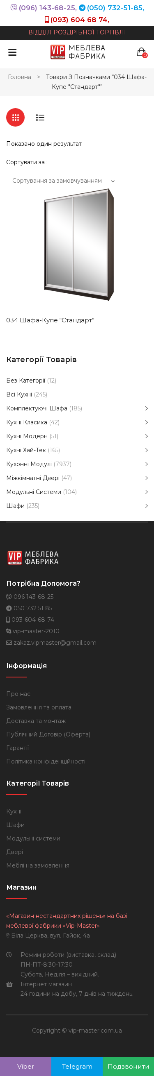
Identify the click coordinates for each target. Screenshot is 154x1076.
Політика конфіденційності (45, 761)
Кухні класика (26, 422)
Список (40, 117)
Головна (19, 77)
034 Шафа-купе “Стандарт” (50, 320)
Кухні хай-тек (26, 450)
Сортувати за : (27, 162)
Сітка (15, 117)
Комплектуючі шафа (36, 408)
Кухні (13, 811)
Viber (25, 1066)
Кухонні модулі (29, 464)
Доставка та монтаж (36, 721)
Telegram (77, 1066)
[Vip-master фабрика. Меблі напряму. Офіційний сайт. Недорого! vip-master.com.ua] (78, 51)
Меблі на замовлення (37, 865)
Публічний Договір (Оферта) (48, 734)
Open (12, 52)
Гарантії (17, 748)
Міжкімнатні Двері (33, 478)
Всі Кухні (19, 394)
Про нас (18, 694)
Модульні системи (33, 492)
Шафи (15, 506)
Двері (14, 852)
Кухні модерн (27, 436)
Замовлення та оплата (38, 707)
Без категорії (25, 380)
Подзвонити (128, 1066)
